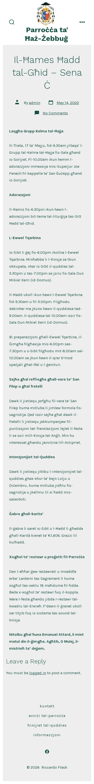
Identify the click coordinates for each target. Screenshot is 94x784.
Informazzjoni (47, 735)
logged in (37, 673)
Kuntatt (47, 706)
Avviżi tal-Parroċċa (47, 715)
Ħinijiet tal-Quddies (47, 725)
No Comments (55, 113)
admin (34, 102)
